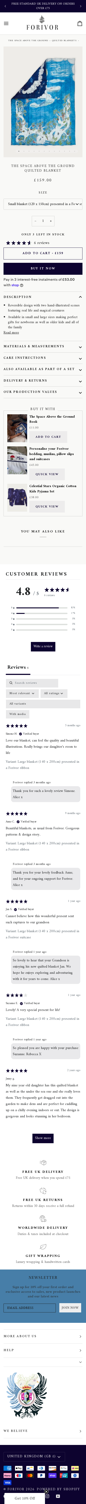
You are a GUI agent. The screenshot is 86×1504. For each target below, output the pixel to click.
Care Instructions (25, 358)
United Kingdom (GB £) (31, 1457)
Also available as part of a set (39, 369)
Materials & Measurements (34, 347)
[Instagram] (47, 1496)
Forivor (15, 1489)
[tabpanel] (43, 913)
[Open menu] (10, 23)
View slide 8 (54, 151)
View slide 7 (49, 151)
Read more (11, 332)
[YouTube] (58, 1496)
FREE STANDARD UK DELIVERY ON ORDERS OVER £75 (43, 6)
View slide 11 (69, 151)
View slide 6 (44, 151)
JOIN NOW (70, 1308)
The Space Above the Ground (28, 40)
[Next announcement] (80, 6)
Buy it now (43, 269)
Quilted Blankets (64, 40)
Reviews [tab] (18, 667)
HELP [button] (9, 1350)
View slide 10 (64, 151)
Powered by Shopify (58, 1489)
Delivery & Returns (25, 381)
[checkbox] (17, 714)
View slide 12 (74, 151)
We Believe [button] (16, 1431)
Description (18, 297)
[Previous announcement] (5, 6)
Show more (43, 1138)
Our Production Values (30, 392)
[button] (43, 608)
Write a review (43, 646)
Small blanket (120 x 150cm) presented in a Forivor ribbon (45, 204)
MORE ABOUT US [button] (20, 1336)
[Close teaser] (46, 1491)
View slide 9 (59, 151)
